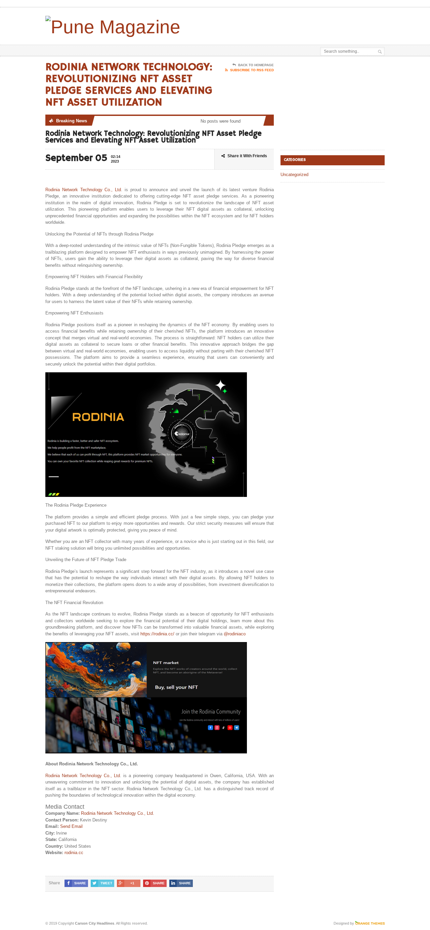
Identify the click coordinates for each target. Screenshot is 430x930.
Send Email (71, 826)
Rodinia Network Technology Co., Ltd (83, 189)
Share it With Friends (247, 156)
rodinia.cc (73, 852)
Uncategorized (294, 174)
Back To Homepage (256, 65)
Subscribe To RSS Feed (252, 70)
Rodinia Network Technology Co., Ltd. (117, 813)
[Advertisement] (306, 24)
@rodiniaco (235, 633)
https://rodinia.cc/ (157, 633)
